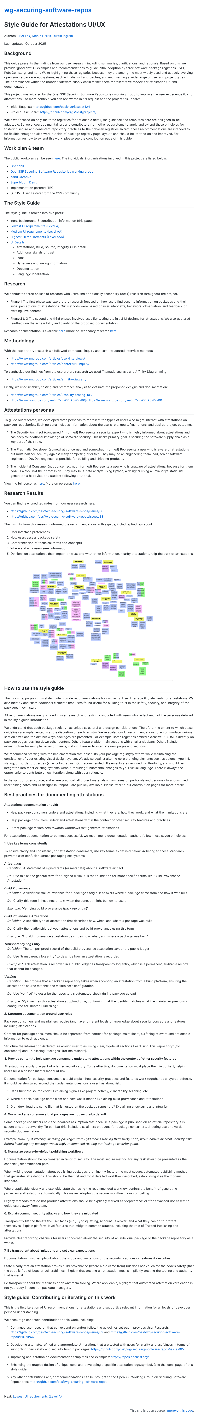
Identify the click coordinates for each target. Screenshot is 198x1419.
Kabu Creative (20, 177)
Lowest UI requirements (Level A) (34, 226)
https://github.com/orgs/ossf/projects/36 (70, 112)
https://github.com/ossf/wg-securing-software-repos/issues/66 (56, 511)
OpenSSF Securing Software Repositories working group (51, 171)
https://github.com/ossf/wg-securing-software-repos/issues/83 (56, 516)
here (57, 158)
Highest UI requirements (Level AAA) (37, 237)
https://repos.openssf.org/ (130, 1357)
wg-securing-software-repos (48, 10)
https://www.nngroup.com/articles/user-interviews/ (47, 358)
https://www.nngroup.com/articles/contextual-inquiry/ (49, 364)
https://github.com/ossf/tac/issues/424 (61, 107)
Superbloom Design (24, 182)
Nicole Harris (41, 36)
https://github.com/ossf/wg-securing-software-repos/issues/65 (137, 1349)
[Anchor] (34, 53)
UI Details (17, 242)
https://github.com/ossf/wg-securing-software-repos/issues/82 (56, 1332)
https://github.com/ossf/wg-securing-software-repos (68, 1382)
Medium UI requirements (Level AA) (36, 231)
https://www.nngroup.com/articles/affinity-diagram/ (48, 379)
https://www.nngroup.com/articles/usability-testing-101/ (51, 395)
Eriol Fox (23, 36)
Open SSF (17, 166)
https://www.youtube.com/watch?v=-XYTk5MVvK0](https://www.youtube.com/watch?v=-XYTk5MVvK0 (86, 400)
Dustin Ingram (63, 36)
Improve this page (179, 1410)
